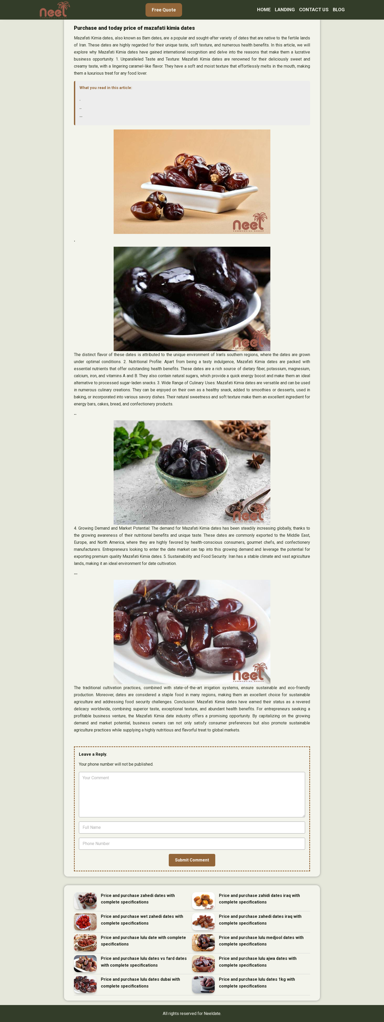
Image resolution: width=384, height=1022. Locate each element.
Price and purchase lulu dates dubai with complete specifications (140, 983)
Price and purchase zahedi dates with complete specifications (138, 899)
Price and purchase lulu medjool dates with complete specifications (261, 941)
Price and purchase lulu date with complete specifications (143, 941)
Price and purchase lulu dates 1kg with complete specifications (257, 983)
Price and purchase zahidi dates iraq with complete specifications (259, 899)
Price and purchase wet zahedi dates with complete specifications (142, 920)
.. (80, 107)
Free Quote (164, 10)
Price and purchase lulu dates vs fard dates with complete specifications (144, 962)
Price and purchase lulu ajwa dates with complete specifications (257, 962)
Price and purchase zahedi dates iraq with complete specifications (260, 920)
